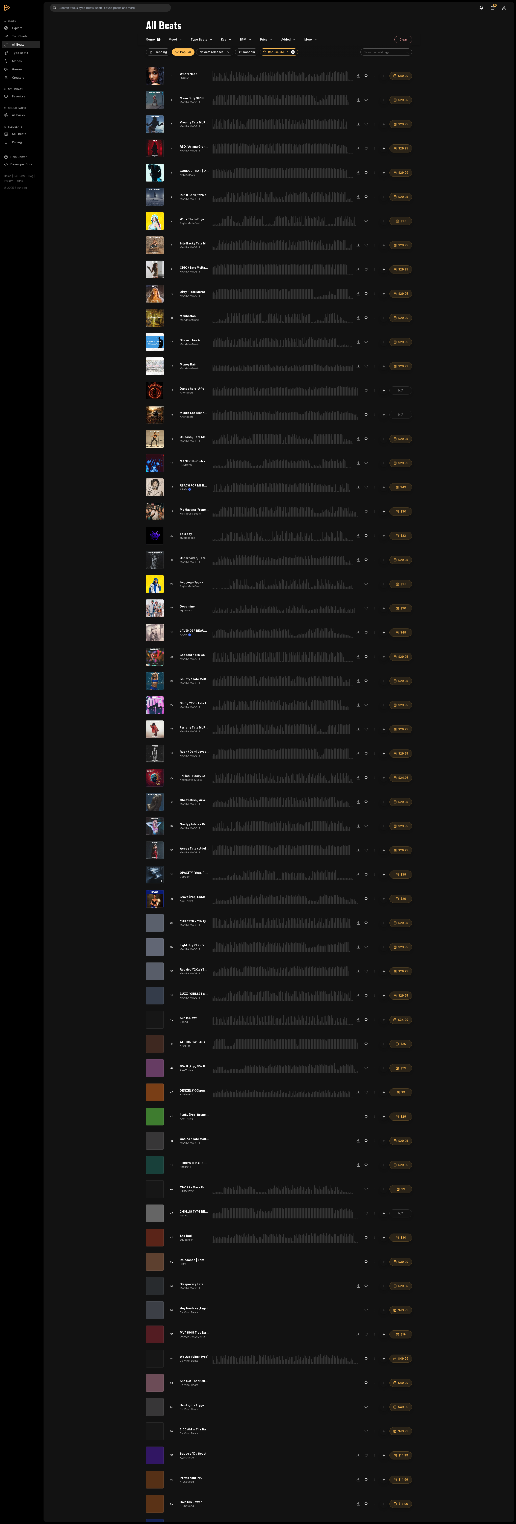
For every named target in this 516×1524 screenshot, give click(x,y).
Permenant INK (191, 1477)
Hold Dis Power (191, 1502)
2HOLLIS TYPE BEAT (194, 1211)
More (308, 39)
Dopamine (187, 606)
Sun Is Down (189, 1018)
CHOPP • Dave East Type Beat (201, 1187)
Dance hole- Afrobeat (195, 388)
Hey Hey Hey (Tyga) (194, 1308)
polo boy (186, 533)
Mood (173, 39)
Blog (30, 175)
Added (286, 39)
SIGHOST (185, 1167)
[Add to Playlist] (384, 76)
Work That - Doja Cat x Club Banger (205, 219)
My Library (15, 89)
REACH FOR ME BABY (195, 485)
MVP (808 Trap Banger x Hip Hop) (204, 1332)
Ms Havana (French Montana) (201, 509)
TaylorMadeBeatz (191, 223)
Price (264, 39)
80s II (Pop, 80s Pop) (195, 1066)
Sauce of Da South (193, 1453)
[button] (293, 52)
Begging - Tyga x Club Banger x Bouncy (208, 582)
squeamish (187, 610)
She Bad (186, 1235)
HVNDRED (186, 465)
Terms (19, 180)
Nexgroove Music (191, 779)
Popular (185, 52)
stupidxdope (187, 537)
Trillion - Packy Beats (195, 776)
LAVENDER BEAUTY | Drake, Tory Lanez (208, 630)
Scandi (184, 1021)
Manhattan (188, 316)
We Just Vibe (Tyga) (194, 1356)
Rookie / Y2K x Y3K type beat (200, 969)
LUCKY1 (184, 77)
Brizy (183, 1263)
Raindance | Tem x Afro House (202, 1260)
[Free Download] (358, 76)
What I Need (188, 74)
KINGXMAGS (187, 174)
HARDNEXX (187, 1094)
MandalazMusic (190, 320)
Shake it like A (190, 340)
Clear (403, 39)
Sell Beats (20, 175)
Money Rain (188, 364)
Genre (150, 39)
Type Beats (199, 39)
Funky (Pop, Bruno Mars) (197, 1114)
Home (7, 175)
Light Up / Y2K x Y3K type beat (201, 945)
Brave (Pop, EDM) (192, 897)
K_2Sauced (187, 1457)
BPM (243, 39)
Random (249, 52)
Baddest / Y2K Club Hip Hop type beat (207, 655)
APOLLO (185, 1046)
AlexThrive (186, 900)
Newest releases (212, 52)
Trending (160, 52)
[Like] (366, 76)
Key (223, 39)
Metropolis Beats (190, 513)
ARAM (183, 489)
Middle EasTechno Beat (197, 412)
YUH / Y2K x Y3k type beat (198, 921)
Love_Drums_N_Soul (192, 1336)
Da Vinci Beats (189, 1312)
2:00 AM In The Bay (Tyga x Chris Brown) (209, 1429)
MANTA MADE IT (190, 102)
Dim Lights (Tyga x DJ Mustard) (202, 1405)
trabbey (184, 876)
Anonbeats (187, 392)
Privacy (8, 180)
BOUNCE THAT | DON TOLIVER (201, 170)
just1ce (184, 1215)
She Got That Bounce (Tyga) (200, 1381)
